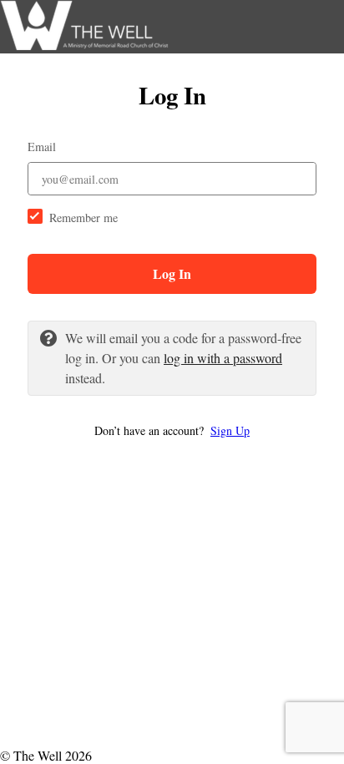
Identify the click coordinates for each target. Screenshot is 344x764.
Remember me (83, 217)
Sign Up (230, 430)
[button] (172, 430)
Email (42, 146)
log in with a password (223, 358)
